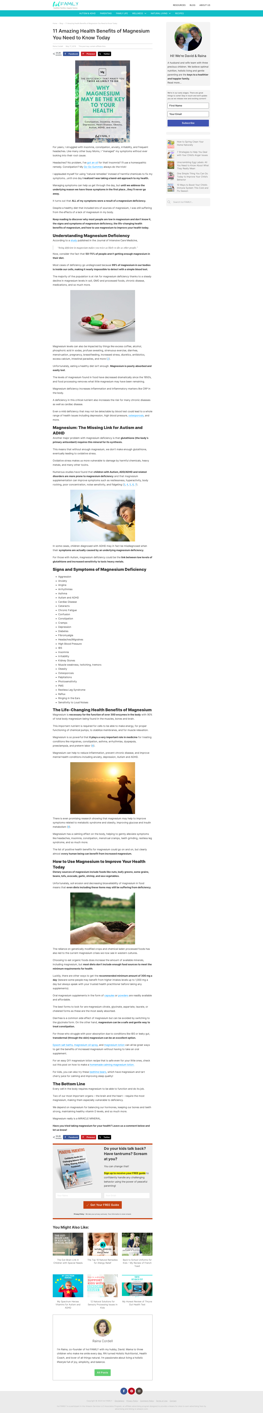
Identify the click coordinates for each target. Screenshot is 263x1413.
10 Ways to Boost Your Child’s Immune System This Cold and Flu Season (192, 187)
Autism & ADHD (87, 13)
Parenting (106, 13)
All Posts (102, 1372)
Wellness (137, 13)
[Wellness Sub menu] (145, 13)
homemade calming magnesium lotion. (112, 1064)
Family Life (122, 13)
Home (55, 23)
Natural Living (159, 13)
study (74, 240)
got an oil (92, 162)
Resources (179, 5)
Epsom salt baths (63, 1044)
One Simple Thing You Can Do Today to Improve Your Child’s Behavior (192, 176)
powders (123, 995)
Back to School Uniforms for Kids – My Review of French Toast (137, 1262)
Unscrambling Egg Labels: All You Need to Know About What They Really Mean (193, 165)
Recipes (179, 13)
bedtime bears (98, 1071)
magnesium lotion (114, 1044)
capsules (109, 995)
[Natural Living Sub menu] (170, 13)
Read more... (175, 82)
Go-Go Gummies (93, 166)
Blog (192, 5)
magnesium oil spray (86, 1044)
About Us (204, 5)
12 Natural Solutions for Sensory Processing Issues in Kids (102, 1304)
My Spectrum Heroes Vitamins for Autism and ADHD (68, 1304)
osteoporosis (136, 415)
